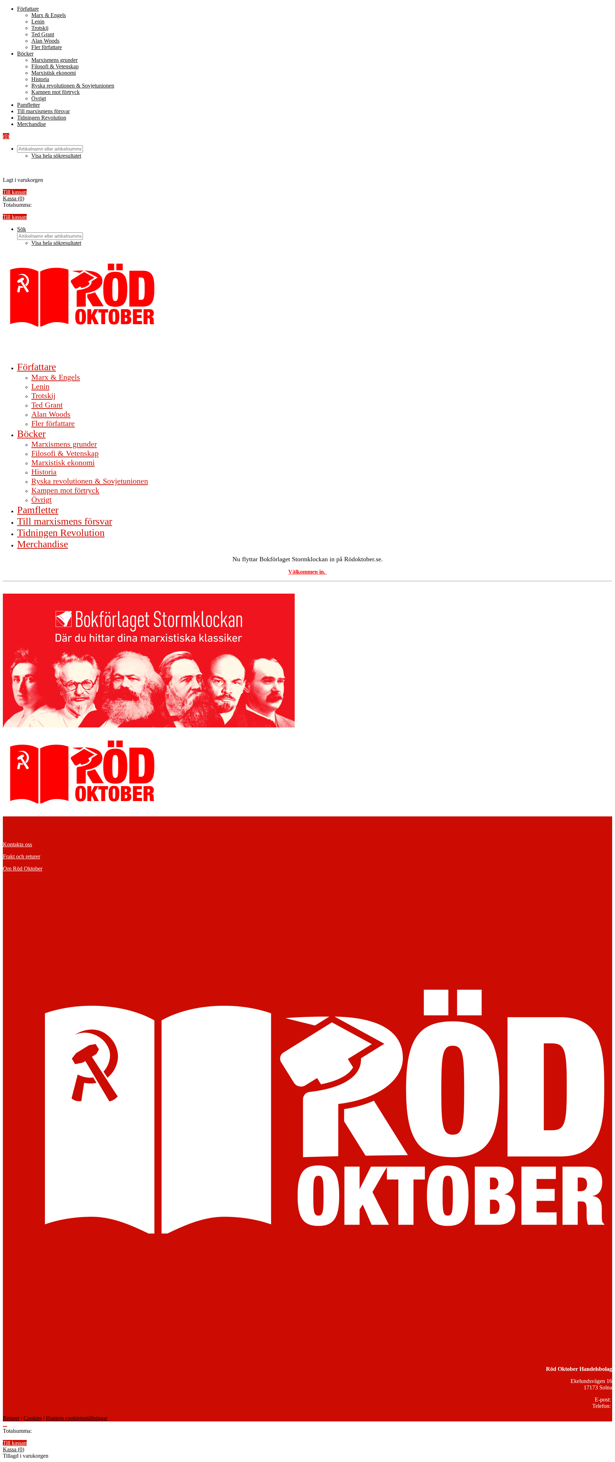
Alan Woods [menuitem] (50, 414)
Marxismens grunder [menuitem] (64, 444)
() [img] (6, 136)
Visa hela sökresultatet (56, 156)
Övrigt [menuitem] (41, 499)
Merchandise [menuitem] (42, 543)
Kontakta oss (17, 844)
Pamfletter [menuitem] (37, 509)
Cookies (32, 1418)
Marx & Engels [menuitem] (55, 377)
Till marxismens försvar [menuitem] (64, 521)
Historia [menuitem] (44, 471)
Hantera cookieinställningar (76, 1418)
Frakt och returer (21, 856)
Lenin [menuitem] (40, 386)
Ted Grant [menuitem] (47, 404)
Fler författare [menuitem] (53, 423)
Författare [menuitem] (36, 366)
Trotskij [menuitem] (43, 395)
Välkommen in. (307, 572)
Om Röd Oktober (22, 869)
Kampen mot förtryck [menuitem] (65, 490)
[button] (21, 229)
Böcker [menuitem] (31, 433)
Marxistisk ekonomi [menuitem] (63, 462)
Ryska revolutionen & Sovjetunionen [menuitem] (89, 481)
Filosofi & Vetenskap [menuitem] (65, 453)
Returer (11, 1418)
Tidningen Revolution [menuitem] (61, 532)
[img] (13, 198)
